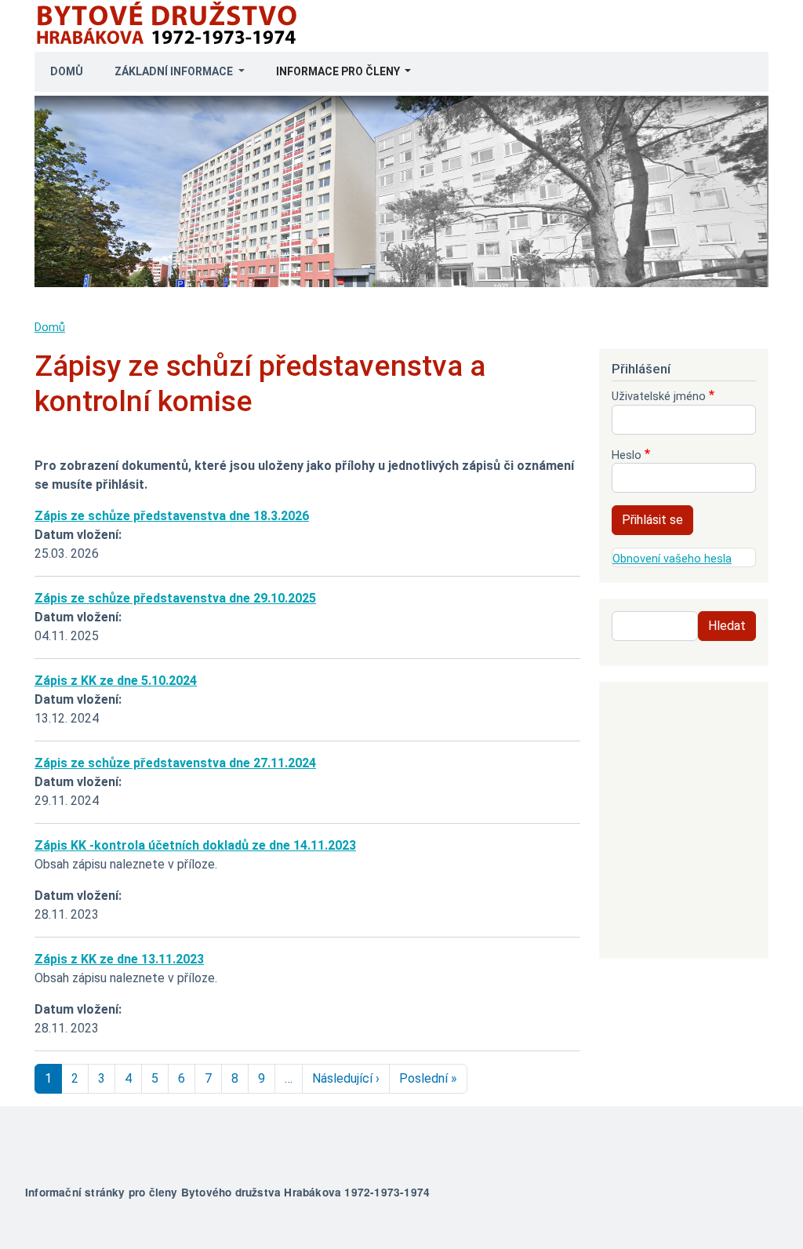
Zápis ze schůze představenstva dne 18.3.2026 (172, 515)
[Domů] (171, 9)
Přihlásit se (652, 519)
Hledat (727, 625)
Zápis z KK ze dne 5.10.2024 (116, 680)
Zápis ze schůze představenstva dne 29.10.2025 (175, 598)
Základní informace (174, 71)
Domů (66, 71)
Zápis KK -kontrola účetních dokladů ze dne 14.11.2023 (195, 845)
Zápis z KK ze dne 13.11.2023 (119, 959)
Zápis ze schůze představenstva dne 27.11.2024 (175, 763)
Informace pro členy (339, 71)
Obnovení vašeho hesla (672, 559)
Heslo (626, 455)
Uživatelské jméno (659, 396)
